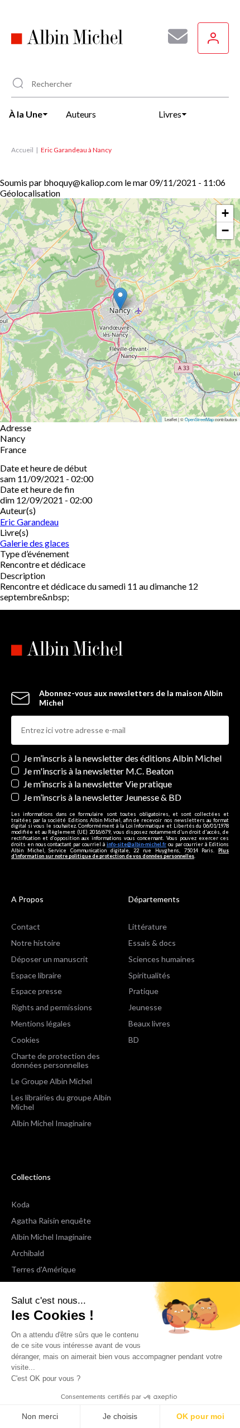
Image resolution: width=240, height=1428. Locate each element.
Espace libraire (36, 975)
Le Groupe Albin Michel (51, 1081)
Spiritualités (149, 975)
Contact (25, 926)
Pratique (143, 991)
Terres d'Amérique (43, 1269)
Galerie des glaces (34, 543)
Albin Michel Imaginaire (51, 1123)
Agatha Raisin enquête (51, 1220)
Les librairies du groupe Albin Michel (61, 1102)
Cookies (25, 1039)
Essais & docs (152, 943)
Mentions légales (41, 1023)
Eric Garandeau (29, 521)
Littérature (147, 926)
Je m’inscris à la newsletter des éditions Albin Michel (122, 758)
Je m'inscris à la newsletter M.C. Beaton (98, 771)
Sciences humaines (161, 959)
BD (133, 1039)
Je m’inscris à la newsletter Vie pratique (97, 783)
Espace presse (36, 991)
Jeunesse (145, 1007)
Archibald (27, 1253)
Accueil (22, 150)
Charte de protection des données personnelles (55, 1060)
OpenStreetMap (199, 419)
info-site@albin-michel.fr (136, 844)
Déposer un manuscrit (49, 959)
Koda (20, 1204)
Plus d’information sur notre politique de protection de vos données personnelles (120, 853)
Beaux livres (149, 1023)
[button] (120, 298)
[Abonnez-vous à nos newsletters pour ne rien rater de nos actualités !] (173, 36)
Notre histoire (35, 943)
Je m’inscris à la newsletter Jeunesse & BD (102, 797)
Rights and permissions (51, 1007)
